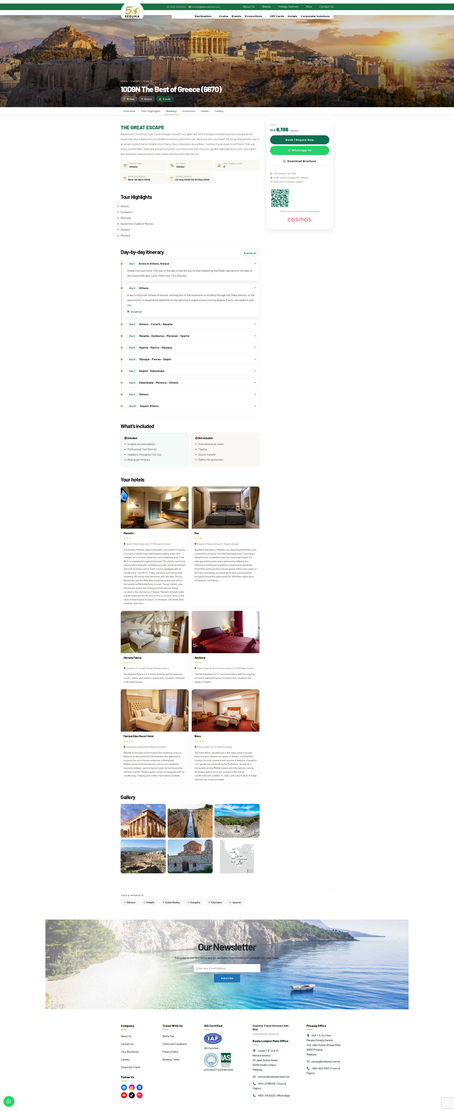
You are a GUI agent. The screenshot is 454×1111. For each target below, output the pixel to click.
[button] (9, 1101)
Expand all (250, 253)
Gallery (219, 111)
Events (236, 16)
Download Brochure (301, 161)
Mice (309, 6)
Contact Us (326, 6)
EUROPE (135, 81)
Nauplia (193, 902)
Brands (266, 6)
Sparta (235, 902)
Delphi (148, 902)
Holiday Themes (288, 6)
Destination (203, 16)
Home (124, 81)
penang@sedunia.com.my (325, 1061)
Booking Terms (170, 1059)
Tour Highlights (150, 111)
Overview (129, 111)
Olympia (215, 902)
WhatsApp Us (301, 150)
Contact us (127, 1043)
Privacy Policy (170, 1051)
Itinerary (171, 111)
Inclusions (188, 111)
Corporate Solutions (315, 16)
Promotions (253, 16)
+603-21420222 (178, 6)
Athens (129, 902)
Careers (125, 1059)
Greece (147, 81)
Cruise (223, 16)
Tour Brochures (130, 1051)
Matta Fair (168, 1036)
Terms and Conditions (174, 1043)
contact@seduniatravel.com (205, 6)
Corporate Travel (130, 1067)
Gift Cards (277, 16)
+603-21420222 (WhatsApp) (273, 1095)
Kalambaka (171, 902)
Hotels (292, 16)
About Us (248, 6)
